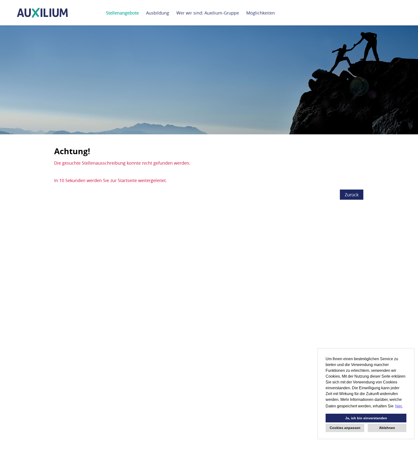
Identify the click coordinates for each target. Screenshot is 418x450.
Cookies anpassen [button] (345, 428)
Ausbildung (157, 13)
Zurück (351, 195)
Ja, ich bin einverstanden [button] (366, 418)
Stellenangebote (122, 13)
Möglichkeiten (260, 13)
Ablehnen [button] (387, 428)
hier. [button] (399, 406)
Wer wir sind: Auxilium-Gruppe (207, 13)
